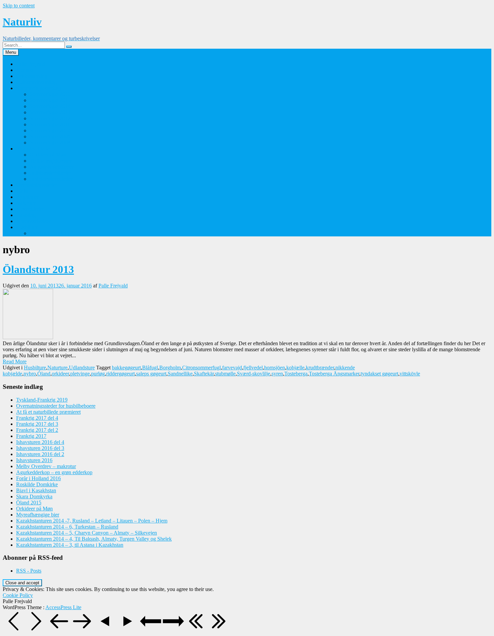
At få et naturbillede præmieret (48, 412)
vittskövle (410, 373)
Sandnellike (180, 373)
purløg (98, 373)
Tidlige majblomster (51, 161)
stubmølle (225, 373)
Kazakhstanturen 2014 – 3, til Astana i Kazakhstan (69, 545)
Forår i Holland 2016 (38, 478)
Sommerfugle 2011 (50, 124)
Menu (10, 52)
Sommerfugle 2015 (50, 100)
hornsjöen (274, 367)
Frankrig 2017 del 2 (37, 430)
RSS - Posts (28, 571)
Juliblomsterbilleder (50, 173)
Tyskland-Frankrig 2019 (55, 233)
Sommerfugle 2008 (50, 142)
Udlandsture (82, 367)
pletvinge (80, 373)
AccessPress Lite (63, 607)
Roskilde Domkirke (37, 484)
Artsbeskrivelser (33, 221)
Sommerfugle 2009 (50, 136)
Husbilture (27, 227)
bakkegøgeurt (126, 367)
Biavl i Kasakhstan (36, 490)
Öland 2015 (28, 502)
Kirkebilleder (30, 209)
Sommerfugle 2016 (50, 94)
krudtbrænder (320, 367)
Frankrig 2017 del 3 (37, 424)
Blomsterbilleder (33, 148)
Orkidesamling (31, 76)
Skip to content (19, 5)
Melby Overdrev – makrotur (46, 466)
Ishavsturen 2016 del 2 (40, 454)
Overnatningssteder (36, 185)
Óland (43, 373)
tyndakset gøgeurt (379, 373)
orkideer (60, 373)
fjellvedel (253, 367)
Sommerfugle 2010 (50, 130)
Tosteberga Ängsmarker (334, 373)
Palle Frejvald (30, 64)
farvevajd (232, 367)
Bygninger (27, 197)
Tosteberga (295, 373)
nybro (30, 373)
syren (277, 373)
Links (22, 191)
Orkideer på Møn (48, 154)
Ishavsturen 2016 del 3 (40, 448)
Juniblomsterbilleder (51, 179)
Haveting (26, 215)
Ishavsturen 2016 (34, 460)
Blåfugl (150, 367)
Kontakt (24, 70)
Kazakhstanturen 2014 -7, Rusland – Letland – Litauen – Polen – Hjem (91, 521)
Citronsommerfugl (201, 367)
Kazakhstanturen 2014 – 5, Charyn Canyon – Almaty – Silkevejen (86, 533)
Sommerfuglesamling (38, 88)
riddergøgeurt (120, 373)
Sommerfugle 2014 (50, 106)
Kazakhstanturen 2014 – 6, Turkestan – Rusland (67, 527)
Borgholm (170, 367)
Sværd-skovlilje (253, 373)
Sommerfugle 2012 (50, 118)
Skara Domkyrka (34, 496)
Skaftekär (204, 373)
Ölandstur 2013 (38, 269)
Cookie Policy (18, 595)
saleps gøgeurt (151, 373)
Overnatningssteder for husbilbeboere (55, 406)
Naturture (26, 203)
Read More (15, 361)
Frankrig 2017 (31, 436)
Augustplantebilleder (52, 167)
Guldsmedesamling (36, 82)
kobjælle (295, 367)
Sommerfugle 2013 (50, 112)
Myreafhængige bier (37, 514)
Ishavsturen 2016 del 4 (40, 442)
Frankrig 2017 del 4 (37, 418)
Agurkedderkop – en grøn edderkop (54, 472)
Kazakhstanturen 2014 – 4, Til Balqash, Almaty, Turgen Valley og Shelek (94, 539)
